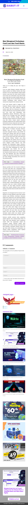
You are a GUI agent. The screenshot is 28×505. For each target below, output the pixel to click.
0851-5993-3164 (15, 1)
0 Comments (6, 55)
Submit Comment (20, 283)
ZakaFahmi (16, 48)
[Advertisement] (14, 23)
